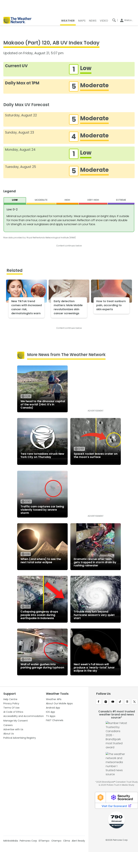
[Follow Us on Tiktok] (120, 702)
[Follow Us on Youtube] (112, 702)
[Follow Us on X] (134, 702)
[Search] (114, 20)
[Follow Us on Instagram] (105, 702)
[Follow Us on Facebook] (98, 702)
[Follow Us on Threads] (127, 702)
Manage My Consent (15, 720)
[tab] (14, 200)
